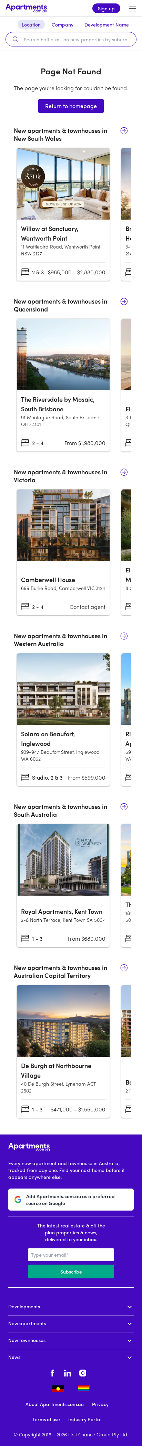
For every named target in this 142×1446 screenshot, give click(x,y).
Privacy (100, 1404)
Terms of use (46, 1419)
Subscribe (71, 1271)
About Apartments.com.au (55, 1404)
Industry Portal (84, 1419)
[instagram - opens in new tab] (83, 1372)
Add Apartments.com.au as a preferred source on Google (70, 1199)
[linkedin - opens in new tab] (67, 1372)
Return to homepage (71, 106)
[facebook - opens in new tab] (52, 1372)
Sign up (106, 8)
